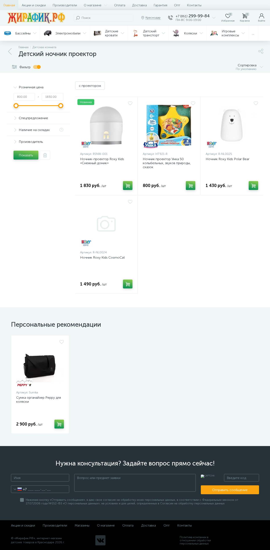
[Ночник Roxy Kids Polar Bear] (232, 125)
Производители (65, 5)
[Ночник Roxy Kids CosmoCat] (106, 223)
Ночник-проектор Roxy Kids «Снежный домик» (102, 161)
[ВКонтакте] (100, 540)
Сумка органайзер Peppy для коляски (38, 400)
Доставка (139, 5)
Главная (9, 5)
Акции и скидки (34, 5)
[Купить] (127, 185)
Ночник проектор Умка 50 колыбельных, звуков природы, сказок (167, 163)
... (253, 33)
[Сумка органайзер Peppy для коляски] (40, 363)
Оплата (119, 5)
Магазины (82, 525)
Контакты (194, 5)
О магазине (92, 5)
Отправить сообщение (230, 490)
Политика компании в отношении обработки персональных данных (195, 540)
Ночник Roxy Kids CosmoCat (102, 257)
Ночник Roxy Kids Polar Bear (227, 159)
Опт (177, 5)
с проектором (90, 86)
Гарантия (160, 5)
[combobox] (19, 489)
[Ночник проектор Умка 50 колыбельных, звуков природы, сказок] (169, 125)
